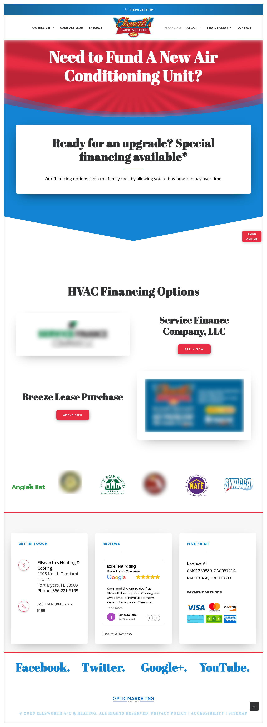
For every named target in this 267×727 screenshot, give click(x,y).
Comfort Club (71, 27)
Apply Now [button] (194, 349)
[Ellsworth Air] (133, 27)
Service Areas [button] (217, 27)
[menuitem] (140, 9)
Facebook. (43, 667)
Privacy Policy (169, 713)
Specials (95, 27)
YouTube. (224, 667)
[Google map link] (23, 565)
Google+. (164, 667)
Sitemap (238, 713)
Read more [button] (115, 608)
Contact (244, 27)
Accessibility (207, 713)
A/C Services (41, 27)
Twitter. (103, 667)
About (192, 27)
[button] (23, 606)
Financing (173, 27)
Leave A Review (117, 634)
